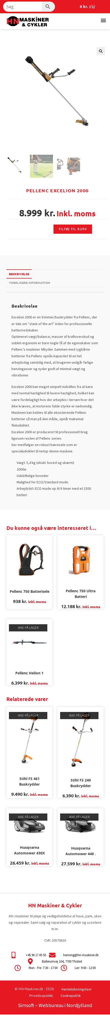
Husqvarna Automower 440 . (80, 851)
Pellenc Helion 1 (29, 673)
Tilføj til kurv (73, 229)
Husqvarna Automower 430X (29, 850)
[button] (103, 20)
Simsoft (26, 1005)
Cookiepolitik (71, 995)
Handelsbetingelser (77, 989)
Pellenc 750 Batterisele (29, 591)
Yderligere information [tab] (29, 283)
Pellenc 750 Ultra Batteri (80, 593)
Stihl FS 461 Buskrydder (29, 781)
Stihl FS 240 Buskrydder (80, 783)
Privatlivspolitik (41, 995)
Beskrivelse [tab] (19, 274)
